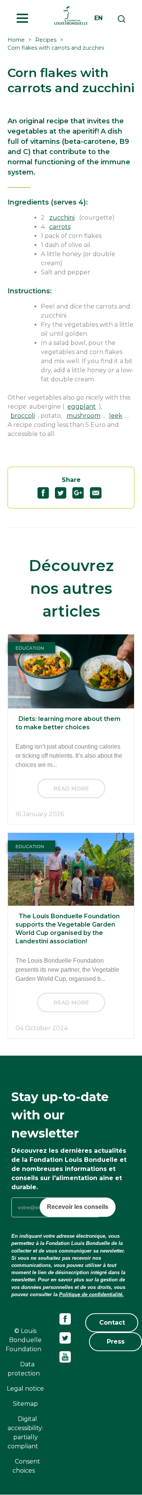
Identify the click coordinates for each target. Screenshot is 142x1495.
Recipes (45, 39)
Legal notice (25, 1388)
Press (116, 1341)
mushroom (83, 415)
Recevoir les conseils (77, 1207)
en (98, 18)
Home (16, 39)
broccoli (23, 415)
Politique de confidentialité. (91, 1294)
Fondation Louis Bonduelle (71, 15)
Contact (112, 1322)
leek (115, 415)
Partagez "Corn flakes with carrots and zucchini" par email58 (99, 493)
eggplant (81, 406)
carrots (59, 226)
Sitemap (25, 1403)
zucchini (62, 217)
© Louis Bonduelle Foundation (24, 1340)
